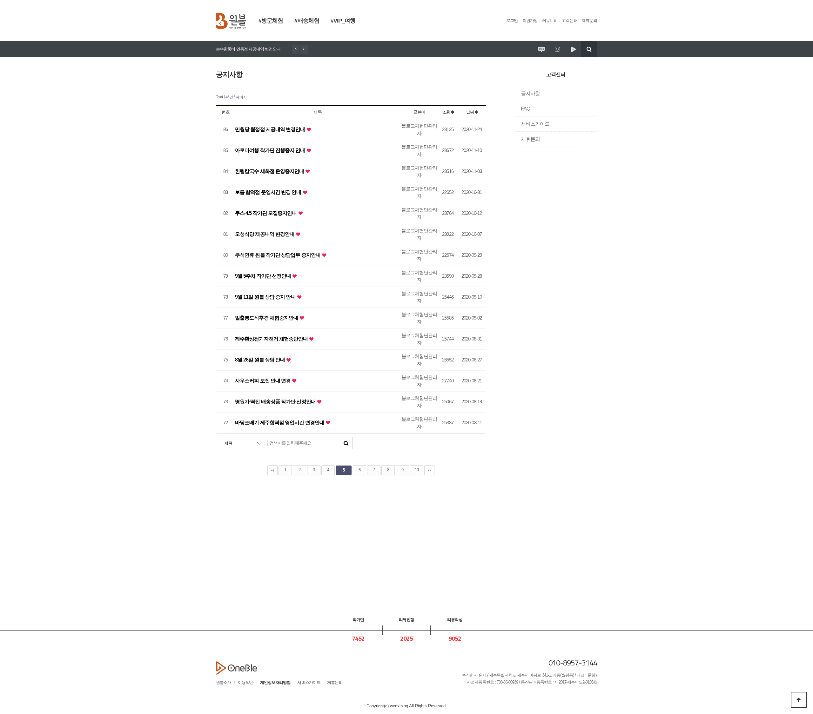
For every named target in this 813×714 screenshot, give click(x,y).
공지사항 (530, 93)
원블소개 (223, 682)
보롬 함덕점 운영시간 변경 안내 (268, 192)
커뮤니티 (549, 20)
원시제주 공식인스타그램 (557, 49)
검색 (589, 49)
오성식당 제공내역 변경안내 (265, 234)
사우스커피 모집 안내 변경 (263, 380)
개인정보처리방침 (275, 682)
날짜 (470, 112)
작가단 (358, 619)
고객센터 (569, 20)
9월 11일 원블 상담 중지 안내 (266, 297)
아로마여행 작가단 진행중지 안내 (270, 150)
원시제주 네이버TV (573, 49)
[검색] (345, 443)
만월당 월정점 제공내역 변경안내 (270, 129)
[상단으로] (799, 700)
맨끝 (429, 470)
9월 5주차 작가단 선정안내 (263, 276)
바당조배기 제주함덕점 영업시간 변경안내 (280, 422)
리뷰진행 (406, 619)
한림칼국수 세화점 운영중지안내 (270, 171)
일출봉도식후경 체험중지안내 (267, 318)
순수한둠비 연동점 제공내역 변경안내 (248, 49)
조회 (446, 112)
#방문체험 (271, 20)
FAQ (525, 108)
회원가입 (530, 20)
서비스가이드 (535, 124)
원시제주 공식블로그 (541, 49)
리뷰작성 (454, 619)
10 (417, 469)
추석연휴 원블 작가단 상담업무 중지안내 (278, 255)
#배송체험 (306, 20)
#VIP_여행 (343, 20)
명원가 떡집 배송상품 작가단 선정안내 (276, 401)
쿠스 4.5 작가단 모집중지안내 (266, 213)
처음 (272, 470)
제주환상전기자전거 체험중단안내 (272, 338)
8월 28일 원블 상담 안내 (260, 359)
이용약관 (245, 682)
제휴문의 (589, 20)
